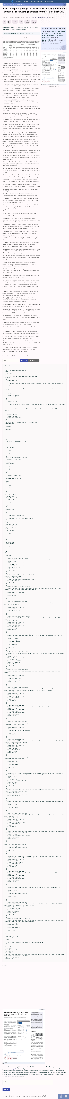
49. (3, 341)
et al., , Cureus (21, 327)
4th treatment (46, 32)
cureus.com (5, 329)
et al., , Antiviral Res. (20, 349)
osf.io (11, 67)
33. (3, 249)
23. (3, 189)
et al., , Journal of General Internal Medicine (21, 251)
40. (3, 291)
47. (3, 331)
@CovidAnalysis (20, 1096)
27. (3, 213)
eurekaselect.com (29, 177)
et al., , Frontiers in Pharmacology (20, 299)
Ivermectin (47, 28)
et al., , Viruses (21, 115)
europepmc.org (19, 313)
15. (3, 146)
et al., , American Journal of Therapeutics (21, 220)
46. (3, 327)
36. (3, 269)
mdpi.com (28, 81)
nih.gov (27, 306)
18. (3, 162)
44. (3, 315)
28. (3, 218)
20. (3, 175)
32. (3, 242)
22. (3, 184)
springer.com (6, 159)
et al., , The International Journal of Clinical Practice (21, 244)
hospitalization (50, 42)
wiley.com (25, 246)
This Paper (24, 360)
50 (32, 33)
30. (3, 231)
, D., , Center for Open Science (21, 163)
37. (3, 275)
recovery (58, 42)
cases (44, 44)
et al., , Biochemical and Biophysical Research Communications (20, 293)
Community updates (12, 1069)
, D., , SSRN (21, 311)
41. (3, 298)
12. (3, 124)
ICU (43, 42)
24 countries (55, 37)
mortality (54, 40)
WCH (8, 1076)
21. (3, 180)
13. (3, 133)
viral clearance (54, 44)
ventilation (61, 40)
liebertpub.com (26, 90)
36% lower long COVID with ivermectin (14, 4)
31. (3, 236)
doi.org (15, 67)
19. (3, 168)
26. (3, 205)
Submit (6, 1089)
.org (18, 1)
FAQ (27, 1096)
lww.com (24, 222)
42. (3, 304)
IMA (4, 1076)
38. (3, 280)
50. (3, 347)
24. (3, 194)
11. (3, 119)
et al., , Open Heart (21, 270)
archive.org (18, 301)
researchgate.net (35, 238)
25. (3, 198)
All (37, 360)
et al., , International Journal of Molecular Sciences (20, 134)
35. (3, 262)
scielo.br (33, 186)
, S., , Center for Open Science (20, 65)
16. (3, 150)
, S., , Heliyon (20, 95)
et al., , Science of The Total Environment (20, 200)
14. (3, 139)
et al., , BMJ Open (20, 141)
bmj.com (32, 143)
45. (3, 322)
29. (3, 224)
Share (12, 1096)
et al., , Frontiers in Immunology (21, 126)
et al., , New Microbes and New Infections (21, 226)
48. (3, 336)
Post (6, 1096)
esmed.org (30, 152)
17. (3, 155)
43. (3, 309)
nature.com (30, 195)
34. (3, 255)
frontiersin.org (36, 128)
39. (3, 285)
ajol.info (29, 233)
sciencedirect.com (25, 72)
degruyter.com (23, 191)
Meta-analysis (54, 86)
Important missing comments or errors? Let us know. (17, 38)
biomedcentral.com (30, 76)
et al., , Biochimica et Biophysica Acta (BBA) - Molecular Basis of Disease (21, 207)
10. (3, 113)
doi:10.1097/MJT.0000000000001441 (38, 18)
